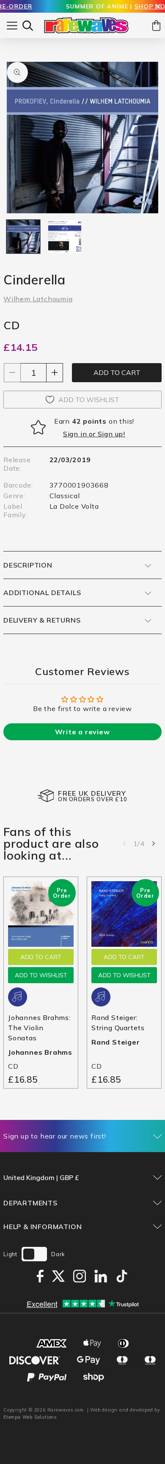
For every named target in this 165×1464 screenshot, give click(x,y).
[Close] (158, 7)
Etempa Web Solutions (30, 1417)
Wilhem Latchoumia (38, 299)
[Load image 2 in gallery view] (64, 236)
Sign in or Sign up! (94, 434)
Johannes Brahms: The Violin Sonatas (39, 1027)
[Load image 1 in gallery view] (23, 236)
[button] (27, 25)
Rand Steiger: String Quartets (118, 1022)
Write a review (82, 732)
